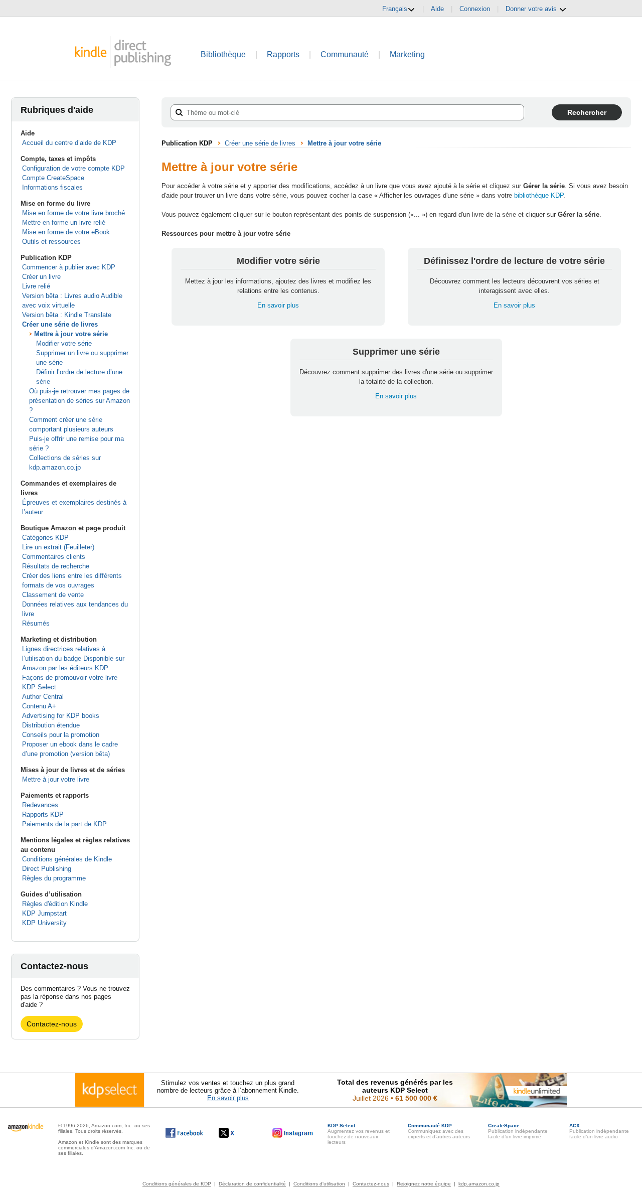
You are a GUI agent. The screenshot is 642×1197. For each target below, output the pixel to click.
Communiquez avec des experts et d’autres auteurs (439, 1131)
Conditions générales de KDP (176, 1183)
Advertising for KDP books (60, 715)
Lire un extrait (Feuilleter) (58, 547)
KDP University (44, 923)
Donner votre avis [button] (532, 9)
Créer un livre (41, 276)
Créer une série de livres (60, 324)
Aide (437, 9)
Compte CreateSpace (53, 178)
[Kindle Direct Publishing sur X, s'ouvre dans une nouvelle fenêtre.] (237, 1133)
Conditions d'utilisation (319, 1183)
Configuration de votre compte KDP (73, 168)
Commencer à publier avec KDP (68, 267)
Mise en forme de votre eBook (66, 232)
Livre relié (36, 286)
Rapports (283, 54)
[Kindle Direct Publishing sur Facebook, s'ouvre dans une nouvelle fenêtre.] (184, 1133)
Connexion (474, 9)
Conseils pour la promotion (60, 734)
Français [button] (394, 9)
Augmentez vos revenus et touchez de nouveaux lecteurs (359, 1134)
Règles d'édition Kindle (55, 904)
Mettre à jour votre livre (55, 779)
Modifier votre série (64, 343)
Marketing (407, 54)
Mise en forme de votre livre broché (73, 213)
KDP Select (39, 687)
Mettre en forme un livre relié (63, 222)
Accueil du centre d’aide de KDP (69, 142)
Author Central (43, 696)
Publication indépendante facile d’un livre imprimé (518, 1131)
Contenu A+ (39, 706)
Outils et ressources (51, 241)
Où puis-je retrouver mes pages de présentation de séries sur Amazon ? (79, 400)
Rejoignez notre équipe (424, 1183)
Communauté (344, 54)
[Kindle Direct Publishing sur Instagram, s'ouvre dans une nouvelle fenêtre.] (292, 1133)
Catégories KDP (45, 537)
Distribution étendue (51, 725)
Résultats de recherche (55, 566)
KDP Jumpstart (44, 913)
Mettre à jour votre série (71, 334)
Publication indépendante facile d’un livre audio (599, 1131)
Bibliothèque (223, 54)
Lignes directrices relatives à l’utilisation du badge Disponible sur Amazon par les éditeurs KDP (73, 658)
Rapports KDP (43, 814)
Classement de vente (53, 594)
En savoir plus (278, 305)
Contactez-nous (52, 1024)
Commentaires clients (53, 556)
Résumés (36, 623)
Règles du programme (54, 878)
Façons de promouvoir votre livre (69, 677)
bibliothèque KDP (538, 195)
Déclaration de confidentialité (252, 1183)
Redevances (40, 805)
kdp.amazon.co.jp (479, 1183)
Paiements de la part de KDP (64, 824)
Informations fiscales (52, 187)
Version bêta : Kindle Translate (66, 315)
